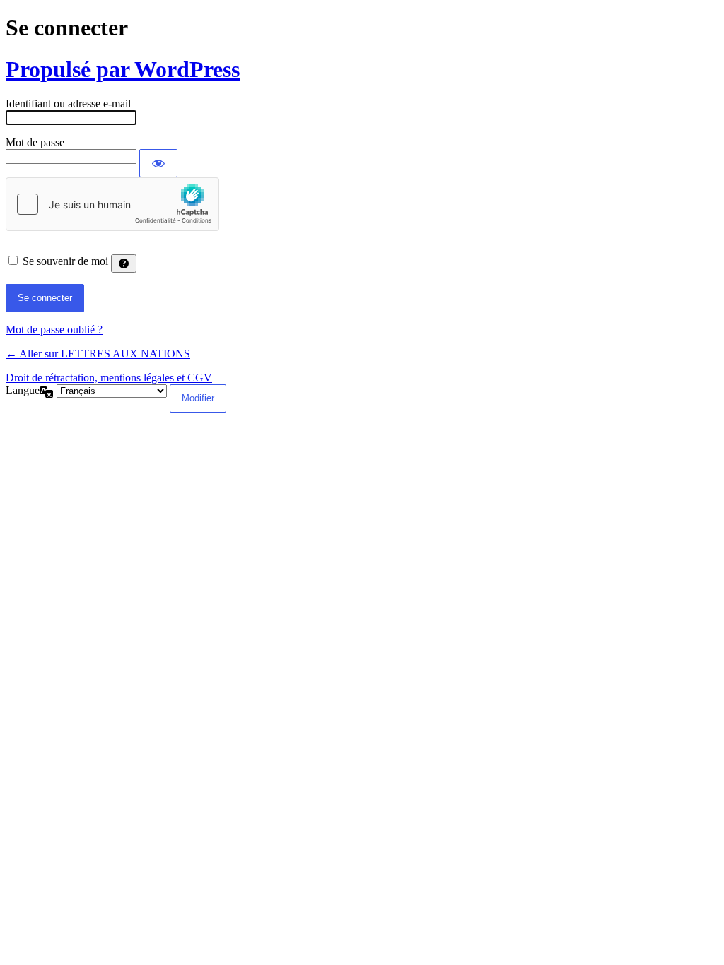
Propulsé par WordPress (123, 69)
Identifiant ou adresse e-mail (68, 103)
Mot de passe (35, 142)
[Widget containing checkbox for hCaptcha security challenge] (112, 204)
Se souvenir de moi (65, 261)
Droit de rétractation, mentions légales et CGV (109, 378)
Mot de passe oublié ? (54, 330)
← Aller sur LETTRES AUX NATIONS (98, 354)
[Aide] (123, 263)
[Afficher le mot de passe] (158, 163)
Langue (23, 390)
